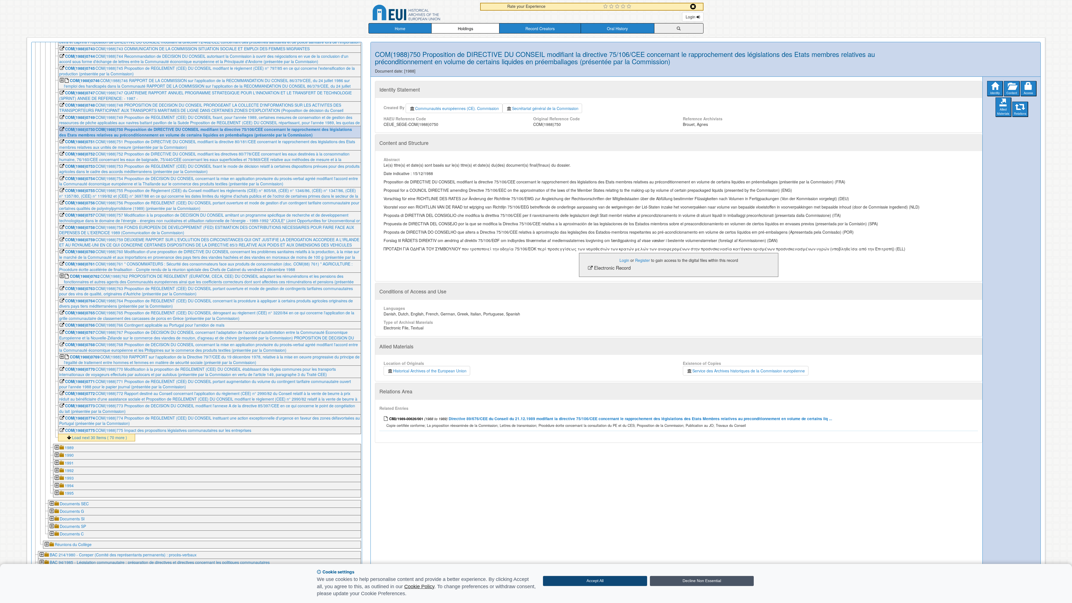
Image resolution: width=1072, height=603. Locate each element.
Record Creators (540, 28)
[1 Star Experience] (606, 6)
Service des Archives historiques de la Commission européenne (748, 371)
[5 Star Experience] (630, 6)
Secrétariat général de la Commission (545, 108)
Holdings (465, 28)
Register (642, 260)
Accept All (595, 580)
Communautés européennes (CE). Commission (457, 108)
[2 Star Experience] (612, 6)
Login (691, 17)
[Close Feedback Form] (693, 6)
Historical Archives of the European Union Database (422, 13)
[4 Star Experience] (624, 6)
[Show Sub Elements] (61, 81)
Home (400, 28)
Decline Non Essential (702, 580)
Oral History (617, 28)
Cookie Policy (419, 586)
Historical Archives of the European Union (429, 371)
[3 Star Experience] (618, 6)
